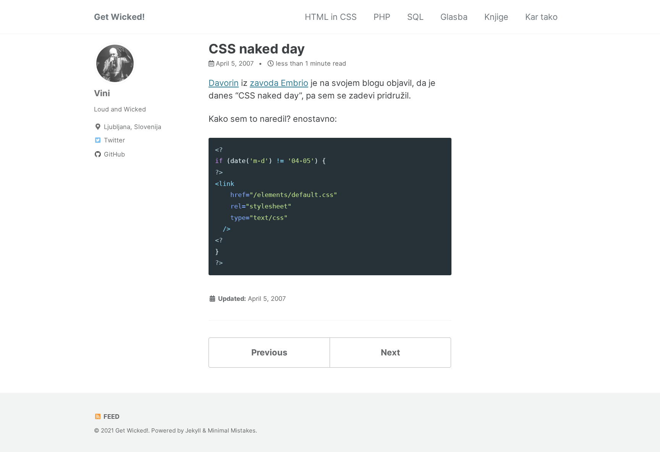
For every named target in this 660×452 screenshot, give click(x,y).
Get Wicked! (119, 17)
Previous (269, 352)
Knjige (496, 17)
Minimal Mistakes (232, 430)
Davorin (224, 83)
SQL (415, 17)
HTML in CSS (331, 17)
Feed (111, 416)
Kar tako (541, 17)
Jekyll (193, 430)
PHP (382, 17)
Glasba (453, 17)
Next (390, 352)
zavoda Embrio (279, 83)
